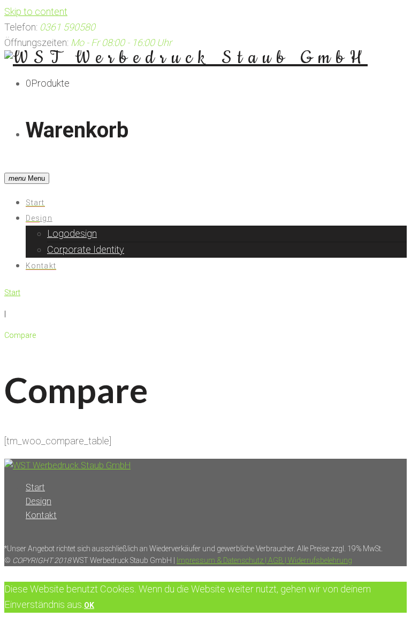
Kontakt (41, 265)
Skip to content (35, 11)
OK (89, 605)
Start (35, 202)
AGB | (276, 560)
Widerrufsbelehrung (319, 560)
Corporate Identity (85, 249)
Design (39, 218)
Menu (27, 178)
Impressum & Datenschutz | (222, 560)
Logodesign (72, 233)
